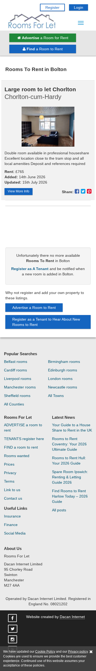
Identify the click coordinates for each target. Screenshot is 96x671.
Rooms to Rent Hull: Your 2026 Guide (69, 460)
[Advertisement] (48, 229)
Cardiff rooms (15, 370)
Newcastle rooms (62, 387)
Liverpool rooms (17, 378)
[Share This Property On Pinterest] (89, 191)
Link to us (12, 490)
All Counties (14, 404)
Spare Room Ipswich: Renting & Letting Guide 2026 (70, 477)
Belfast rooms (15, 361)
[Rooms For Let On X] (13, 629)
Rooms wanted (16, 456)
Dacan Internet (72, 617)
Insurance (12, 516)
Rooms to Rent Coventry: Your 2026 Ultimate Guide (69, 444)
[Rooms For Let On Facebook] (13, 618)
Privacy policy (78, 651)
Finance (11, 525)
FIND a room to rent (21, 447)
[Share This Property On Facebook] (78, 191)
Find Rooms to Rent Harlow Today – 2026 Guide (70, 496)
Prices (9, 464)
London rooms (60, 378)
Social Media (15, 533)
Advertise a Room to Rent (34, 307)
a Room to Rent (45, 49)
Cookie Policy (45, 651)
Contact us (13, 498)
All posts (59, 510)
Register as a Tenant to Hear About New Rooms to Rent (46, 322)
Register (52, 7)
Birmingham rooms (64, 361)
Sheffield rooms (17, 396)
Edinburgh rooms (62, 370)
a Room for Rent (45, 38)
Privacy (10, 473)
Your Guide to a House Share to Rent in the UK (72, 427)
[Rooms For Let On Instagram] (13, 639)
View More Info (18, 191)
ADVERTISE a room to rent (23, 427)
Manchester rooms (20, 387)
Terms (9, 481)
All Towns (56, 396)
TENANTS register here (24, 439)
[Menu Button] (81, 22)
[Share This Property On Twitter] (84, 191)
